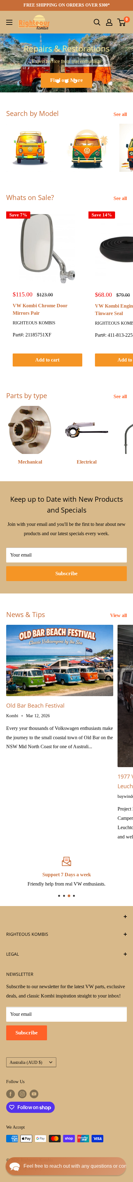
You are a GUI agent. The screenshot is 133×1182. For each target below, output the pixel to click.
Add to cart (47, 359)
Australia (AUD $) (26, 1062)
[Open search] (97, 22)
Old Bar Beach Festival (35, 705)
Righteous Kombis (34, 323)
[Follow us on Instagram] (22, 1094)
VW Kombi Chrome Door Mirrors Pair (40, 309)
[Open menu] (9, 22)
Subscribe (66, 573)
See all (120, 114)
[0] (122, 22)
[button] (66, 1166)
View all (118, 615)
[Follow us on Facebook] (10, 1094)
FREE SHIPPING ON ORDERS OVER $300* (67, 5)
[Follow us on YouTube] (34, 1094)
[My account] (109, 22)
